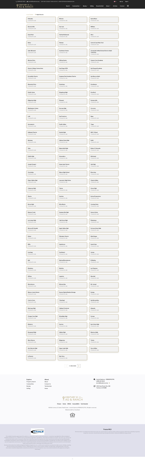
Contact (122, 6)
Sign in (126, 1)
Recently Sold (99, 6)
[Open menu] (127, 5)
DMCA (69, 403)
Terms (64, 403)
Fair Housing (84, 403)
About (107, 6)
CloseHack (77, 409)
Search (68, 6)
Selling (92, 6)
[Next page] (78, 366)
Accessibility (75, 403)
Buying (85, 6)
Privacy (59, 403)
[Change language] (115, 2)
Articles (115, 6)
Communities (75, 6)
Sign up (121, 1)
